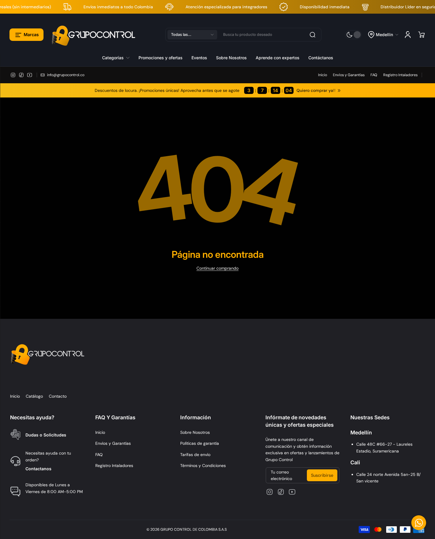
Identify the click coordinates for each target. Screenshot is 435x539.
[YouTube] (29, 75)
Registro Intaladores (400, 75)
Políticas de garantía (199, 443)
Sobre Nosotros (195, 432)
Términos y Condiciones (203, 465)
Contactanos (38, 468)
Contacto (58, 396)
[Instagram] (13, 75)
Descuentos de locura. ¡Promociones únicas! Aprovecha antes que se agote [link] (193, 90)
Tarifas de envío (195, 454)
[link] (118, 57)
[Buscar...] (312, 34)
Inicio (322, 75)
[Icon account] (407, 34)
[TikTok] (21, 75)
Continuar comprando (217, 268)
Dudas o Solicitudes (45, 434)
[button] (26, 34)
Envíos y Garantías (349, 75)
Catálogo (34, 396)
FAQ (373, 75)
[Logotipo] (94, 34)
